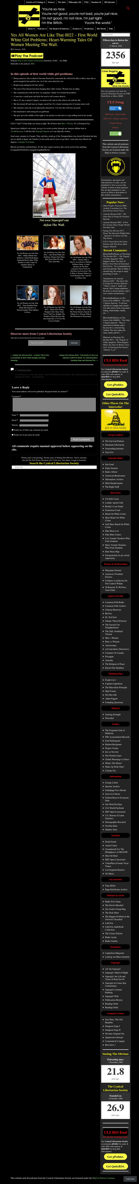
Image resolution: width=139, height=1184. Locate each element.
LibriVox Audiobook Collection (114, 928)
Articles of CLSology (34, 2)
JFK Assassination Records (117, 736)
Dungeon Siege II (113, 1029)
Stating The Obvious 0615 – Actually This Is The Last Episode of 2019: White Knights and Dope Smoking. (30, 358)
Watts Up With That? (114, 766)
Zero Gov (109, 452)
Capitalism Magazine (114, 952)
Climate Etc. (110, 770)
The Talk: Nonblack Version (114, 633)
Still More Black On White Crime (117, 526)
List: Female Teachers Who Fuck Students (117, 540)
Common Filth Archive (115, 605)
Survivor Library (112, 793)
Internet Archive (112, 786)
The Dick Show (112, 912)
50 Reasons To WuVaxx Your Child (115, 589)
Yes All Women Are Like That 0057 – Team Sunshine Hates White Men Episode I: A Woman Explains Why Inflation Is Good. (27, 307)
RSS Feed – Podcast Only (115, 114)
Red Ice (108, 613)
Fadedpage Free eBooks (115, 790)
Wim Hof (109, 718)
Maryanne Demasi (113, 570)
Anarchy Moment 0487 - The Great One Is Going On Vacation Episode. (116, 216)
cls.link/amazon (17, 131)
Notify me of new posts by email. (27, 434)
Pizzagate (109, 656)
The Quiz (62, 2)
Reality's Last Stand (114, 506)
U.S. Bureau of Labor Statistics (114, 817)
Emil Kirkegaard (112, 740)
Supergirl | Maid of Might (116, 972)
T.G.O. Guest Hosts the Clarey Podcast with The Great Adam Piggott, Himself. (115, 244)
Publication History (114, 999)
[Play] (27, 57)
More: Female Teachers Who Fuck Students (115, 546)
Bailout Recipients (113, 744)
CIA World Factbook (114, 807)
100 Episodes (109, 2)
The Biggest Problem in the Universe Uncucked (117, 918)
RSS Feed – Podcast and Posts (115, 118)
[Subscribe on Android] (116, 135)
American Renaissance (115, 475)
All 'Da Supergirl (113, 968)
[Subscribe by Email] (115, 109)
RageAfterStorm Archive (116, 889)
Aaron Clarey (111, 845)
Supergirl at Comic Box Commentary (115, 984)
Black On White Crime (115, 513)
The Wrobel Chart (113, 755)
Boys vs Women (112, 641)
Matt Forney (110, 691)
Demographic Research (115, 821)
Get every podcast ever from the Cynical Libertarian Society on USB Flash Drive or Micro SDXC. (115, 93)
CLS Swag (115, 102)
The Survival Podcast (114, 441)
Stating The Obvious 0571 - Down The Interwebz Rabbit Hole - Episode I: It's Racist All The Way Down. (116, 234)
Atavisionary (111, 645)
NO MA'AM (111, 694)
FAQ (86, 2)
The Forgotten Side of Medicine (115, 732)
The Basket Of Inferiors (59, 29)
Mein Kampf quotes (114, 483)
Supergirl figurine (43, 131)
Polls (111, 29)
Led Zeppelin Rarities (115, 869)
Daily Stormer (111, 468)
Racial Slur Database (114, 667)
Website (15, 425)
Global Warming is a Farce (117, 759)
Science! (51, 2)
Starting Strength (113, 714)
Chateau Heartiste (113, 609)
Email (15, 420)
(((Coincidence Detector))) (117, 648)
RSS (32, 63)
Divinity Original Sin (114, 1033)
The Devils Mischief (114, 905)
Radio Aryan (110, 937)
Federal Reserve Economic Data (117, 799)
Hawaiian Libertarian (114, 444)
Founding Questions (114, 702)
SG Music (109, 873)
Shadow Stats (111, 829)
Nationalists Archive (114, 479)
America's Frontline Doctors (114, 575)
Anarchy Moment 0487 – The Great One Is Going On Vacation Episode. (115, 281)
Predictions (89, 29)
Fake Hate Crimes (113, 534)
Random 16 (96, 2)
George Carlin (111, 782)
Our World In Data (113, 804)
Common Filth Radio (114, 602)
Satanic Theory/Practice (116, 620)
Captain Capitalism (113, 683)
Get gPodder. (115, 384)
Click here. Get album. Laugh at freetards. (69, 460)
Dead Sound (110, 841)
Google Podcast (115, 123)
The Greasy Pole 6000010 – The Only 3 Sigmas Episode (116, 300)
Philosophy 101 (75, 2)
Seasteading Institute (114, 448)
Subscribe (74, 343)
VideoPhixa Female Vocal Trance (116, 865)
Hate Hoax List (112, 530)
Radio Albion (111, 471)
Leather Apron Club (114, 502)
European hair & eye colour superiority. (117, 557)
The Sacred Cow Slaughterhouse (112, 626)
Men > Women (67, 123)
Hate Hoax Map (112, 551)
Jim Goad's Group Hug (115, 908)
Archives (76, 29)
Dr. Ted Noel (111, 617)
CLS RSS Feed (115, 360)
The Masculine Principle (116, 687)
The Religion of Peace (115, 663)
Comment (16, 396)
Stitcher (116, 127)
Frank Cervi (110, 679)
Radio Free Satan (113, 901)
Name (15, 415)
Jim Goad (109, 464)
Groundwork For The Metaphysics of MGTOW (116, 850)
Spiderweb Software (114, 1037)
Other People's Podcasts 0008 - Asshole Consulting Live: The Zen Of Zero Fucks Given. (115, 208)
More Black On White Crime (115, 519)
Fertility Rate (111, 825)
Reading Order (111, 1003)
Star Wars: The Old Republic (113, 1021)
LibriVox (109, 923)
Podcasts (41, 29)
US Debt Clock (112, 498)
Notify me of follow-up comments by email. (31, 430)
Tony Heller (110, 885)
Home (30, 29)
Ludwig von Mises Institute (117, 956)
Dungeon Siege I (112, 1026)
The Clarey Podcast (113, 933)
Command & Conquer (115, 1041)
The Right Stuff (112, 486)
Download (39, 60)
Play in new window (26, 60)
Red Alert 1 (110, 1044)
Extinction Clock (112, 510)
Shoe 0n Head (111, 855)
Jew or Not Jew (112, 751)
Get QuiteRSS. (115, 394)
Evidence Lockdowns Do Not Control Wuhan (116, 582)
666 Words (101, 29)
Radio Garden (111, 940)
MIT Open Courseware (115, 811)
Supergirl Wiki (112, 996)
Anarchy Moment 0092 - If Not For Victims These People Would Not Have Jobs (116, 225)
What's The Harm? (113, 763)
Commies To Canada (26, 142)
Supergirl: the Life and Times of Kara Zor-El (115, 978)
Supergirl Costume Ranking (113, 991)
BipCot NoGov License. (115, 152)
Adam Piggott (111, 698)
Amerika (109, 660)
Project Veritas (111, 748)
